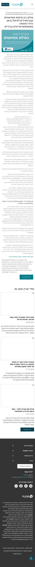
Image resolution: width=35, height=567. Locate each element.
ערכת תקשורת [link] (17, 554)
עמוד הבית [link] (30, 13)
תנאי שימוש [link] (28, 548)
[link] (31, 558)
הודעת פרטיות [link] (20, 548)
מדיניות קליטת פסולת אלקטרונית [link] (13, 551)
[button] (12, 445)
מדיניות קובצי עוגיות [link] (9, 548)
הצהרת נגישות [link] (28, 551)
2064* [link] (25, 475)
